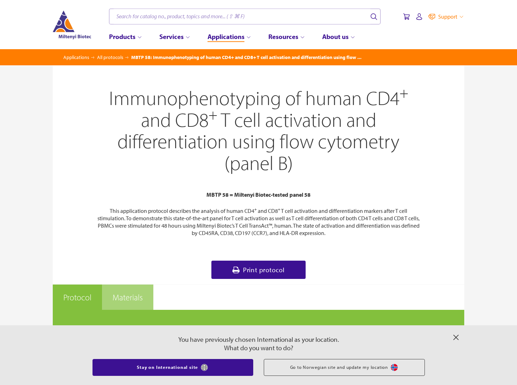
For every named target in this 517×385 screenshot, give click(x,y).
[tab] (77, 297)
